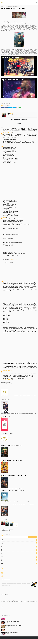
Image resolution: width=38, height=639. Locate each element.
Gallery (2, 606)
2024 (19, 542)
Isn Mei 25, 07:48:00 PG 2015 (7, 279)
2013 (19, 557)
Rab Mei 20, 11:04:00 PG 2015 (7, 216)
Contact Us (35, 637)
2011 (19, 560)
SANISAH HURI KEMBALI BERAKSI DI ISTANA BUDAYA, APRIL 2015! (13, 625)
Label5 (2, 577)
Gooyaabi (12, 637)
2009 (19, 563)
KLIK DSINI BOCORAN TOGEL (13, 259)
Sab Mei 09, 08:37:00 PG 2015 (7, 144)
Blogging (6, 637)
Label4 (2, 576)
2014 (19, 556)
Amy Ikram (11, 113)
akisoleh (4, 217)
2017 (19, 552)
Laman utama (2, 6)
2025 (19, 540)
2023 (19, 543)
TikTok (20, 591)
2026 (19, 539)
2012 (19, 559)
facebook (2, 591)
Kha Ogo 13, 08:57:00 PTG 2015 (7, 379)
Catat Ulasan (2, 380)
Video (2, 607)
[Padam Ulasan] (12, 132)
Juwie (4, 105)
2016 (19, 553)
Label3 (2, 575)
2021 (19, 546)
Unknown (4, 133)
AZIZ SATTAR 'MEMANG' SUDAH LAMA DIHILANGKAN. (12, 621)
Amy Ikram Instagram (22, 596)
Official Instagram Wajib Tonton (5, 596)
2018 (19, 550)
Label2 (2, 574)
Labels (2, 573)
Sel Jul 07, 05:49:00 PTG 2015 (7, 370)
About (33, 637)
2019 (19, 549)
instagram (20, 592)
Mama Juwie (6, 6)
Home (2, 572)
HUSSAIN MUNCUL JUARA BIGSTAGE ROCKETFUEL (12, 632)
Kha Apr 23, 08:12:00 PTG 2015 (7, 132)
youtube (2, 592)
